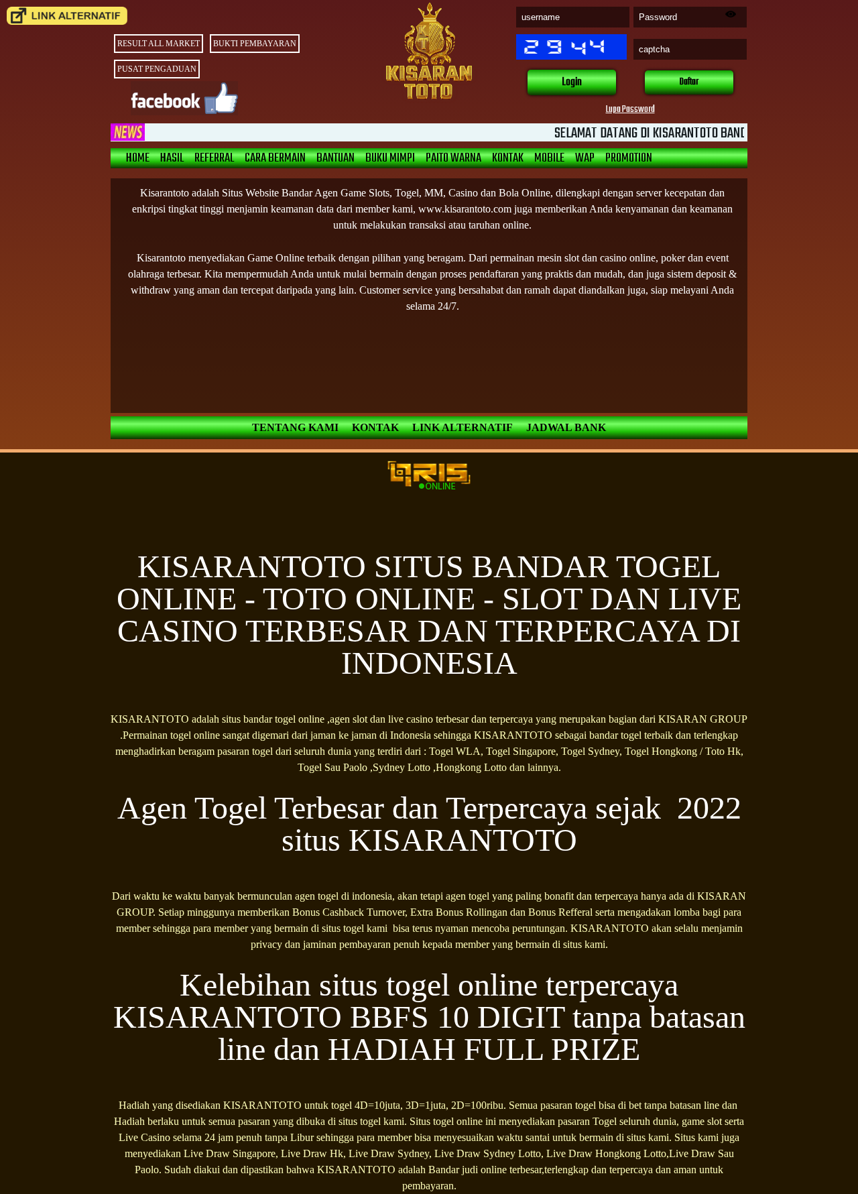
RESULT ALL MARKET (158, 43)
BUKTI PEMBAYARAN (254, 43)
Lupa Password (630, 109)
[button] (572, 83)
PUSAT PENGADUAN (156, 69)
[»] (67, 16)
